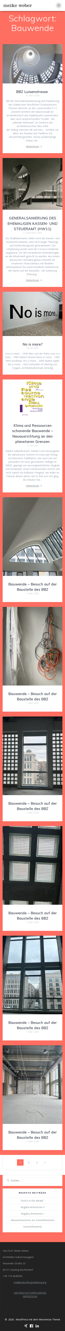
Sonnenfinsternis (32, 1226)
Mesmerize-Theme (49, 1319)
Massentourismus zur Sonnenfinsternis (32, 1220)
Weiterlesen (32, 146)
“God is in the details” (32, 1200)
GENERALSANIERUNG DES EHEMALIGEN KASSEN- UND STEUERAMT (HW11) (32, 223)
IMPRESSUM (30, 1296)
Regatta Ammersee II (33, 1207)
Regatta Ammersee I (32, 1213)
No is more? (33, 344)
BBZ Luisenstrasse (32, 91)
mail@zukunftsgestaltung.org (30, 1282)
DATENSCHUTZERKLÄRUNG (30, 1292)
